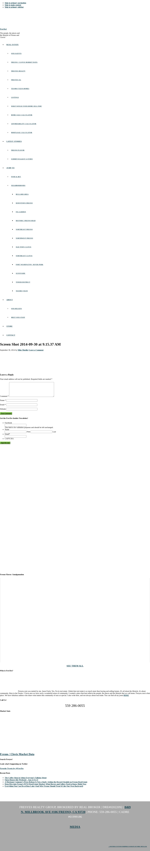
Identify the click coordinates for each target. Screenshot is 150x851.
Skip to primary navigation (15, 3)
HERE (126, 695)
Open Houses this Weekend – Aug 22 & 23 (21, 780)
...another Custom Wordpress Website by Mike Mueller (127, 846)
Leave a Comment (36, 350)
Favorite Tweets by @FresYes (12, 768)
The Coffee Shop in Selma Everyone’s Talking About (26, 778)
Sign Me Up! (5, 443)
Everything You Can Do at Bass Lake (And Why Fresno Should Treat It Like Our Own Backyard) (44, 786)
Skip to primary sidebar (14, 7)
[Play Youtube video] (75, 620)
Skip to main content (13, 5)
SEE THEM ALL (75, 666)
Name (3, 400)
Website (3, 409)
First (28, 432)
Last (54, 432)
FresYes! (3, 29)
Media (75, 827)
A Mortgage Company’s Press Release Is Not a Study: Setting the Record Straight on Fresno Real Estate (46, 782)
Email (3, 405)
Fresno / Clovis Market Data (17, 754)
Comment (4, 396)
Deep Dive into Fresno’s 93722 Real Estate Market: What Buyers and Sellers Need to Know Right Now (45, 784)
